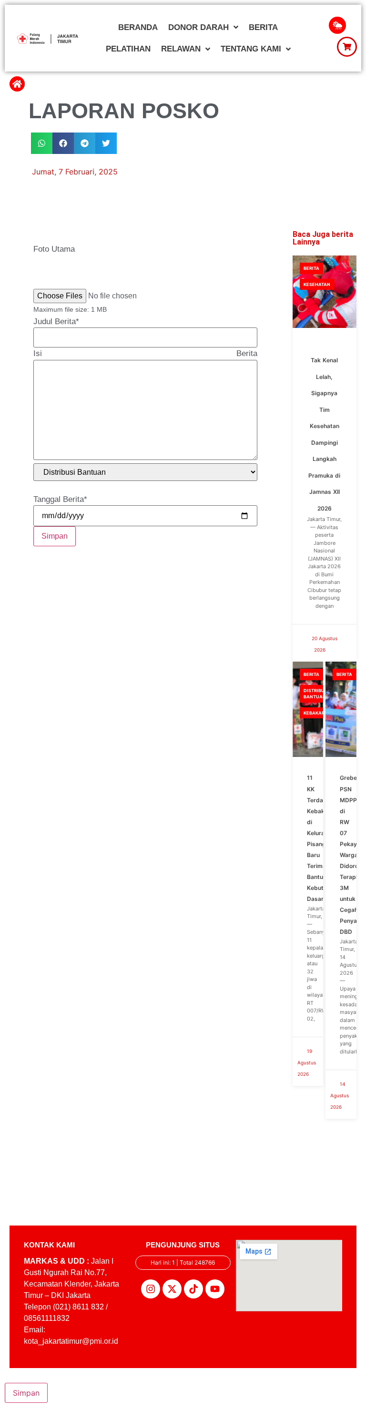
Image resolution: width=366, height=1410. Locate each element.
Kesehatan (317, 284)
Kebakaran (317, 712)
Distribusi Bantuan (316, 694)
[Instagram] (150, 1288)
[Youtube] (214, 1288)
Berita (311, 268)
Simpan (54, 536)
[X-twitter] (172, 1288)
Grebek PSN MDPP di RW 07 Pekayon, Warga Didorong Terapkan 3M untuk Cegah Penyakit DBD (353, 854)
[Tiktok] (193, 1288)
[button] (41, 143)
